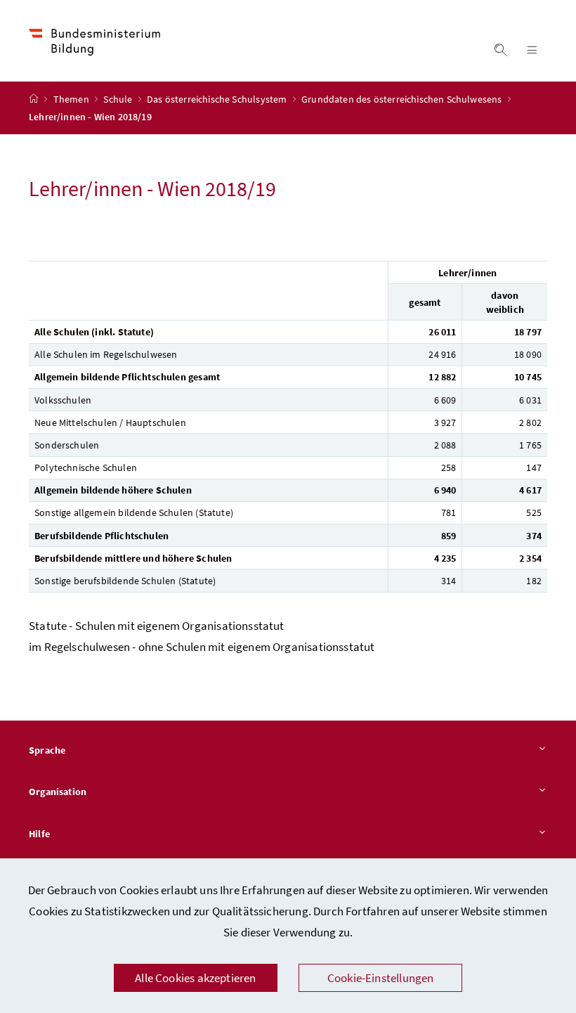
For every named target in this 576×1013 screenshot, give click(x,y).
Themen (72, 99)
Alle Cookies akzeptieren (195, 978)
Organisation (57, 791)
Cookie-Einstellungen (380, 978)
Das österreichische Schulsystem (218, 99)
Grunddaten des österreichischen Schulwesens (402, 99)
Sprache (47, 750)
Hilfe (39, 833)
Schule (118, 99)
